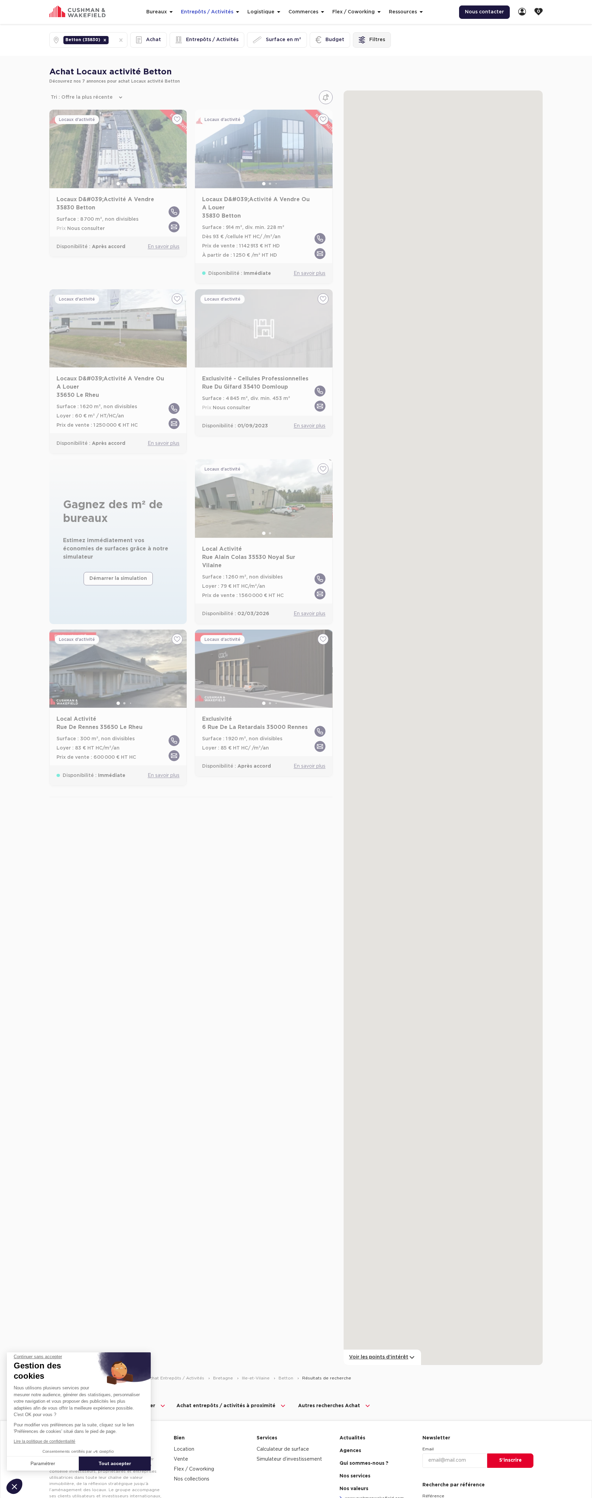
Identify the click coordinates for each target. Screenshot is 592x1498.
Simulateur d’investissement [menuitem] (289, 1459)
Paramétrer (42, 1463)
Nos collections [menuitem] (191, 1479)
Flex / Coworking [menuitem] (194, 1469)
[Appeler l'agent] (174, 211)
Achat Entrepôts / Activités (176, 1378)
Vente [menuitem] (181, 1459)
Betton (287, 1378)
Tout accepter (115, 1463)
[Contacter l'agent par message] (174, 226)
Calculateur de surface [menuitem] (283, 1449)
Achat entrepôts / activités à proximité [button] (225, 1405)
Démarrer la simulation (118, 578)
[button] (105, 40)
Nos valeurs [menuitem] (354, 1488)
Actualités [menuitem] (352, 1438)
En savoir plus (164, 246)
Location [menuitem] (184, 1449)
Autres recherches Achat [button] (329, 1405)
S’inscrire (510, 1460)
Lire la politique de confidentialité (44, 1441)
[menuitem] (522, 12)
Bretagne (223, 1378)
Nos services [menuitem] (355, 1476)
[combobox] (110, 40)
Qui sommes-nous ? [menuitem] (364, 1463)
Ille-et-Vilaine (256, 1378)
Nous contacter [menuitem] (484, 12)
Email (428, 1449)
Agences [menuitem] (350, 1450)
